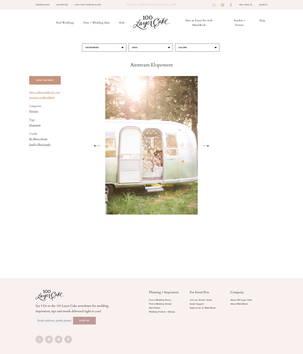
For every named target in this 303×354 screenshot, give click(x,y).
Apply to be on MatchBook (203, 308)
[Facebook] (231, 5)
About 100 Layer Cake (241, 300)
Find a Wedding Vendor (160, 304)
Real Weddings (65, 22)
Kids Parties (154, 308)
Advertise (62, 5)
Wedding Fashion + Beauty (162, 311)
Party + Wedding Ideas (96, 22)
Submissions (43, 5)
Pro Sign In (245, 5)
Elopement (35, 125)
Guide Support (197, 304)
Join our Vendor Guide (201, 300)
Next (207, 145)
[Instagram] (214, 5)
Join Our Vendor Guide (88, 5)
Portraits (33, 111)
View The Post (45, 80)
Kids (122, 22)
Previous (96, 145)
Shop (262, 20)
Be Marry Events (38, 139)
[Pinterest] (222, 5)
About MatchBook (239, 304)
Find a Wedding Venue (160, 300)
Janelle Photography (39, 145)
